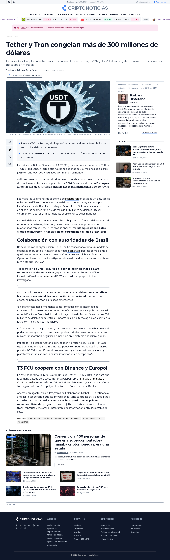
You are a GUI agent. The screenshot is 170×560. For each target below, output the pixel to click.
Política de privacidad (110, 532)
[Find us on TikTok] (21, 528)
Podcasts (34, 14)
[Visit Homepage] (85, 8)
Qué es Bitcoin (53, 525)
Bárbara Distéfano (26, 70)
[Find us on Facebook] (16, 525)
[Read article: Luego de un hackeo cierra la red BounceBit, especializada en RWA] (67, 476)
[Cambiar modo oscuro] (14, 2)
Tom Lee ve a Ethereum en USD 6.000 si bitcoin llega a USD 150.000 (148, 166)
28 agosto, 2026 (77, 452)
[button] (9, 153)
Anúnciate (134, 14)
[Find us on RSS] (17, 528)
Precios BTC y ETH (118, 14)
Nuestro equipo (107, 529)
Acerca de (105, 525)
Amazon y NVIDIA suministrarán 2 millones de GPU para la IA (146, 181)
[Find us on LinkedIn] (38, 525)
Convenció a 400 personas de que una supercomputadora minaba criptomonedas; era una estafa (82, 442)
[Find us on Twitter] (21, 525)
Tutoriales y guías (64, 14)
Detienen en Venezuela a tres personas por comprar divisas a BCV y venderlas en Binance (39, 475)
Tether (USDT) (89, 418)
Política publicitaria (109, 535)
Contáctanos (136, 525)
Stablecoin (75, 418)
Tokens (101, 418)
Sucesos (15, 37)
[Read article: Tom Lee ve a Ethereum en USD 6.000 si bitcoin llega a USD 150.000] (123, 168)
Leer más (61, 464)
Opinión (77, 532)
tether (50, 276)
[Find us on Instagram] (25, 525)
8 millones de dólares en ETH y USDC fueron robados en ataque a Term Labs (39, 489)
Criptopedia (48, 14)
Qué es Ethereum (54, 538)
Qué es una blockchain (57, 541)
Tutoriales (78, 529)
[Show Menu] (4, 2)
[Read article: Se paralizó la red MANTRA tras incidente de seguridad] (67, 491)
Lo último (48, 418)
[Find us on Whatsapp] (25, 528)
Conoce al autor (149, 132)
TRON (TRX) (23, 422)
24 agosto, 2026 (30, 481)
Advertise (135, 532)
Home (8, 37)
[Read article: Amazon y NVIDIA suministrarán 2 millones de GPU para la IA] (123, 182)
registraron (72, 198)
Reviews (91, 14)
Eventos (77, 535)
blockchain (73, 250)
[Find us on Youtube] (29, 525)
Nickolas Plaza (62, 452)
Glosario (79, 14)
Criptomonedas (35, 418)
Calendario (102, 14)
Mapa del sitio (107, 539)
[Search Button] (9, 2)
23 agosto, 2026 (84, 478)
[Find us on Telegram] (34, 525)
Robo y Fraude (61, 418)
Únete (23, 28)
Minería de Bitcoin (55, 535)
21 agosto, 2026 (83, 493)
